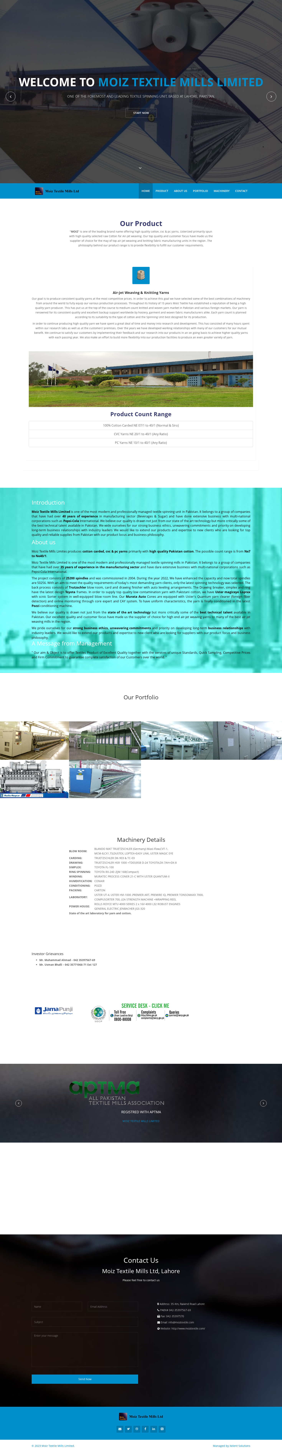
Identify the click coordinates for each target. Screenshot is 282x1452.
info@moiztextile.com (181, 1322)
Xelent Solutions (240, 1446)
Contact (241, 191)
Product (162, 191)
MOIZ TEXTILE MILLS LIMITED (141, 1121)
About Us (180, 191)
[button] (18, 1103)
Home (146, 191)
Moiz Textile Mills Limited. (58, 1446)
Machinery (221, 191)
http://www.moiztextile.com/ (188, 1328)
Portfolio (200, 191)
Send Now (85, 1379)
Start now (141, 113)
